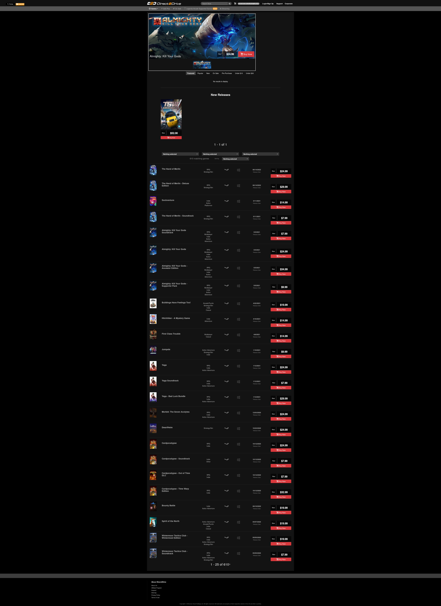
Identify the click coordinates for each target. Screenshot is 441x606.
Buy (247, 54)
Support (153, 590)
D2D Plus (166, 8)
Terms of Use (155, 597)
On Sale (178, 8)
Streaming (226, 8)
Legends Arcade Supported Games (202, 8)
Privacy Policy (155, 595)
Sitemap (154, 593)
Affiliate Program (156, 588)
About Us (154, 585)
